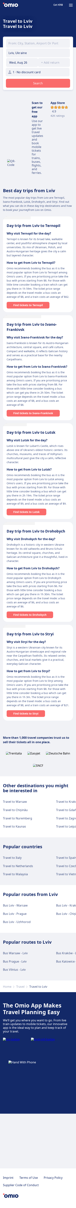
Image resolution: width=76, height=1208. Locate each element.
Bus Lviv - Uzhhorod (17, 922)
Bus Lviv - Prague (15, 914)
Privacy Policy (53, 1178)
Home (7, 987)
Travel (20, 987)
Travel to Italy (12, 858)
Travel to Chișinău (15, 810)
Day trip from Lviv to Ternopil (33, 225)
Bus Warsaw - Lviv (15, 953)
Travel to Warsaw (15, 802)
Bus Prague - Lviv (15, 961)
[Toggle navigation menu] (71, 5)
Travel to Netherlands (18, 866)
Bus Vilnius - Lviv (14, 970)
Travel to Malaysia (15, 874)
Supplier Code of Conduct (21, 1185)
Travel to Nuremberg (17, 818)
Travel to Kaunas (14, 826)
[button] (22, 62)
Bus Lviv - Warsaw (15, 905)
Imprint (8, 1178)
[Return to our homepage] (10, 5)
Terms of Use (28, 1178)
